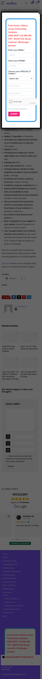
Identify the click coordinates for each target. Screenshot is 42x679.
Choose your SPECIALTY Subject (19, 73)
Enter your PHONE (16, 61)
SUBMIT (14, 114)
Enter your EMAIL (16, 50)
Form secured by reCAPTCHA (17, 109)
